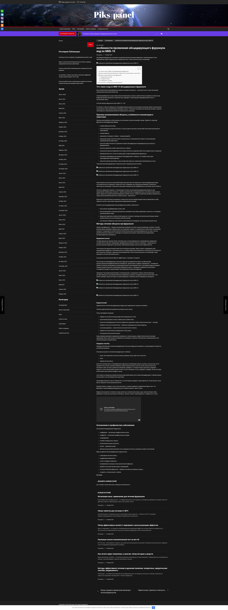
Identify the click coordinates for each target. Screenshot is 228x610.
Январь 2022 (62, 294)
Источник (99, 475)
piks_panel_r (99, 55)
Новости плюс (63, 319)
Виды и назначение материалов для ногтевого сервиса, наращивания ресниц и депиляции (75, 62)
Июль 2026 (62, 99)
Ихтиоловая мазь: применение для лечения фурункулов (121, 496)
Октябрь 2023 (63, 206)
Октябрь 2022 (63, 261)
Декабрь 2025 (63, 131)
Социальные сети (103, 29)
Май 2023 (61, 229)
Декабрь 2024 (63, 155)
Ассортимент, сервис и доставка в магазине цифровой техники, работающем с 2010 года (75, 75)
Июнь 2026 (62, 104)
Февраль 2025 (63, 150)
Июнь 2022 (62, 280)
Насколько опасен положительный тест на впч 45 (118, 539)
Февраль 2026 (63, 122)
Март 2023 (62, 238)
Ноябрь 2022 (62, 257)
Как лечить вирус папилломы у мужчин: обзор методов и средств (125, 554)
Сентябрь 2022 (63, 266)
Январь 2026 (62, 127)
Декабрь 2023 (63, 196)
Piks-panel (114, 14)
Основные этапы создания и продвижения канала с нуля (75, 57)
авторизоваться (125, 484)
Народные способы (106, 80)
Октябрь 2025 (63, 141)
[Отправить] (2, 29)
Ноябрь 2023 (62, 201)
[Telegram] (2, 14)
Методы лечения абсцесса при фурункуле (110, 75)
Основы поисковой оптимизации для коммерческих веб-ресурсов (75, 69)
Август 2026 (62, 94)
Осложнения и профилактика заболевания (110, 82)
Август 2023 (62, 215)
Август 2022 (62, 270)
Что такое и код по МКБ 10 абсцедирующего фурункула (114, 71)
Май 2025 (61, 145)
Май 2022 (61, 284)
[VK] (2, 22)
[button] (138, 68)
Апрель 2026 (62, 113)
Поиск (61, 41)
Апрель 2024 (62, 192)
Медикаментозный (106, 77)
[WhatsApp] (2, 11)
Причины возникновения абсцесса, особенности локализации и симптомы (119, 73)
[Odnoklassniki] (2, 25)
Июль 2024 (62, 178)
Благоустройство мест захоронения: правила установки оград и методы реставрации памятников (75, 82)
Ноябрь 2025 (62, 136)
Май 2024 (61, 187)
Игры (73, 29)
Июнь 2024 (62, 182)
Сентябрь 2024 (63, 168)
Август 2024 (62, 173)
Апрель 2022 (62, 289)
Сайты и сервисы (91, 29)
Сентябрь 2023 (63, 210)
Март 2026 (62, 117)
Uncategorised (100, 45)
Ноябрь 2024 (62, 159)
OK (153, 607)
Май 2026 (61, 108)
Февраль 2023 (63, 243)
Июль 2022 (62, 275)
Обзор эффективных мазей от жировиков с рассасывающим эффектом (128, 525)
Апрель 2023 (62, 233)
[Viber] (2, 18)
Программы (80, 29)
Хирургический (105, 78)
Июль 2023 (62, 219)
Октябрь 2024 (63, 164)
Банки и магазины (65, 29)
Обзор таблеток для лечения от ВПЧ (113, 511)
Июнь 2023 (62, 224)
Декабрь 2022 (63, 252)
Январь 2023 (62, 247)
